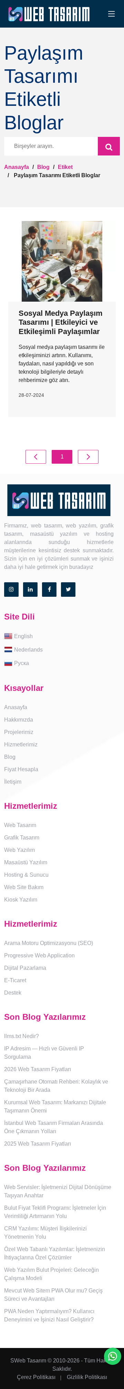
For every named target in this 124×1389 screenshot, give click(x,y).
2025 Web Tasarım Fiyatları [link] (37, 1144)
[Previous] (35, 457)
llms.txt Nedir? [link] (21, 1036)
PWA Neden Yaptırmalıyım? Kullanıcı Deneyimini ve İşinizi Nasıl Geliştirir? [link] (49, 1315)
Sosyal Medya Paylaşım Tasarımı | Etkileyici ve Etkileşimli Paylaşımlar (61, 322)
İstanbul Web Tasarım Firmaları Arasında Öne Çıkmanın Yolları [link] (53, 1127)
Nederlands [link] (28, 650)
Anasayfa (16, 167)
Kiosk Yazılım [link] (20, 900)
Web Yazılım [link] (19, 850)
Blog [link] (10, 757)
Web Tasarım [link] (20, 825)
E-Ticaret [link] (15, 980)
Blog (43, 167)
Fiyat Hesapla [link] (21, 769)
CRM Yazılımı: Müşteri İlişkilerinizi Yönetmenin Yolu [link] (45, 1233)
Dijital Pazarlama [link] (25, 968)
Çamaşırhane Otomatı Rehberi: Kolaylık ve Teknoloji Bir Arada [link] (56, 1086)
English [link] (23, 636)
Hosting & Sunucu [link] (26, 875)
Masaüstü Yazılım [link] (25, 862)
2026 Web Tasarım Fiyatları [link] (37, 1069)
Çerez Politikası (36, 1377)
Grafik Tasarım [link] (21, 838)
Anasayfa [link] (15, 707)
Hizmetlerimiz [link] (21, 744)
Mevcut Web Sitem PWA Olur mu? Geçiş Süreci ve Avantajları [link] (53, 1295)
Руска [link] (21, 663)
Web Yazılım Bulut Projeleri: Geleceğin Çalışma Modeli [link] (51, 1274)
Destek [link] (12, 993)
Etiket (65, 167)
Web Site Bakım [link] (23, 887)
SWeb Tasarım (28, 1360)
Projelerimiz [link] (18, 732)
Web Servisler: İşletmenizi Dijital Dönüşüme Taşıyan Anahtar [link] (57, 1191)
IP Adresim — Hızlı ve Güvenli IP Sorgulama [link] (44, 1053)
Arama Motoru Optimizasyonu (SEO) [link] (48, 943)
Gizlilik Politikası (87, 1377)
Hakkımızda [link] (18, 720)
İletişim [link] (12, 782)
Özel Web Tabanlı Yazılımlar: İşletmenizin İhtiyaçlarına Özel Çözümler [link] (54, 1253)
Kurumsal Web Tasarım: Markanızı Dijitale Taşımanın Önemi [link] (55, 1106)
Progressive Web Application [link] (39, 955)
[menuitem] (62, 636)
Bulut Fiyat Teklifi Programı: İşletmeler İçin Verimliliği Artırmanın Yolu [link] (55, 1212)
